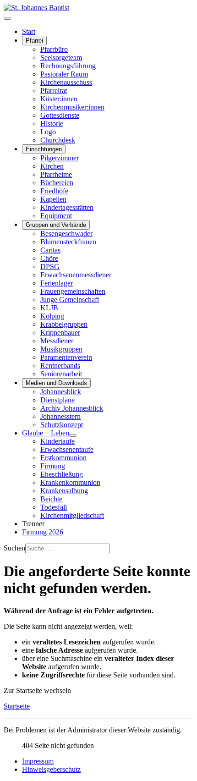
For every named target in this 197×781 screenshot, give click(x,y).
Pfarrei (34, 40)
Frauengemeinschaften (72, 291)
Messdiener (56, 341)
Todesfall (53, 507)
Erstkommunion (63, 458)
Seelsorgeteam (61, 57)
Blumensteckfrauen (68, 242)
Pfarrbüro (54, 49)
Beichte (51, 499)
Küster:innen (58, 99)
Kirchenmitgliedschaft (72, 515)
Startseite (17, 706)
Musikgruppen (61, 349)
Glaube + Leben (45, 433)
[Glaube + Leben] (73, 435)
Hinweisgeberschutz (51, 769)
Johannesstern (60, 416)
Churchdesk (57, 140)
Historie (51, 123)
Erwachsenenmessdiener (75, 275)
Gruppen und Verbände (56, 224)
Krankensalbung (64, 491)
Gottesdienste (59, 115)
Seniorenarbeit (61, 374)
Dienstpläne (57, 400)
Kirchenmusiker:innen (72, 107)
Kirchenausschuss (66, 82)
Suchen (14, 548)
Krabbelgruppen (64, 324)
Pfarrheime (56, 174)
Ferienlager (56, 283)
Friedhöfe (54, 191)
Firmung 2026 (42, 532)
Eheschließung (61, 474)
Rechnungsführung (68, 66)
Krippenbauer (60, 332)
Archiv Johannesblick (71, 408)
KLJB (49, 308)
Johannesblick (60, 392)
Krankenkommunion (70, 482)
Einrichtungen (44, 149)
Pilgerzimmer (59, 158)
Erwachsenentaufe (66, 449)
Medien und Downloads (56, 383)
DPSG (50, 266)
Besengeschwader (66, 233)
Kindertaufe (57, 441)
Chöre (49, 258)
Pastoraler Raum (64, 74)
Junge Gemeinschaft (69, 299)
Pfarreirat (53, 90)
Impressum (38, 761)
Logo (48, 132)
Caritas (50, 250)
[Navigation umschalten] (7, 18)
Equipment (56, 216)
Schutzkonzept (61, 425)
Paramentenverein (66, 357)
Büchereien (56, 183)
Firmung (52, 466)
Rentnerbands (60, 365)
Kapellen (53, 199)
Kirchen (52, 166)
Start (28, 31)
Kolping (52, 316)
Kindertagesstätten (66, 207)
